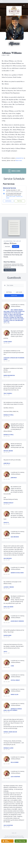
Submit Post (14, 295)
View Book (7, 246)
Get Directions (8, 201)
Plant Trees (19, 201)
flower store (19, 160)
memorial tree (20, 158)
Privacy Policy (10, 837)
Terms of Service (18, 837)
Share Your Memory (10, 270)
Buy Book (15, 246)
